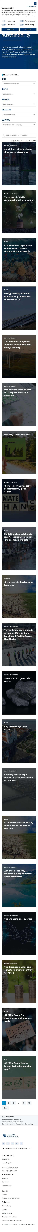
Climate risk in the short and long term (18, 583)
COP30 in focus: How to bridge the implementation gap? (18, 1066)
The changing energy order (18, 919)
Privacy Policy (6, 1206)
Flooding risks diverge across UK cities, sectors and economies (19, 777)
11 (23, 1103)
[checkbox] (4, 21)
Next (5, 1108)
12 (29, 1103)
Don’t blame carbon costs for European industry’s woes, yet (17, 392)
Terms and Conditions (9, 1217)
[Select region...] (19, 104)
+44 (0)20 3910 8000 (11, 1168)
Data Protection (7, 1213)
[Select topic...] (19, 94)
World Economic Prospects (11, 1120)
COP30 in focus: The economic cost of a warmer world (18, 1018)
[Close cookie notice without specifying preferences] (35, 3)
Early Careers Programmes (11, 1198)
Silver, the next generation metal (17, 680)
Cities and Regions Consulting (12, 1122)
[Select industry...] (19, 114)
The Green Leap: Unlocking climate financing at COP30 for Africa (18, 970)
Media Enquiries (7, 1163)
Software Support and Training (12, 1220)
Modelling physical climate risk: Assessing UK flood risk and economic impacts (18, 537)
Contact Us (5, 1159)
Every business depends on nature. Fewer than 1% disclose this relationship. (18, 248)
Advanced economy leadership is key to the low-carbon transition (18, 873)
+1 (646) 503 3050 (11, 1171)
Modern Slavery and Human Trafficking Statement (18, 1224)
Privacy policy (31, 6)
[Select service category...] (19, 124)
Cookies (4, 1209)
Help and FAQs (7, 1186)
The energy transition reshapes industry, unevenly (18, 199)
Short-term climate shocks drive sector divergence (18, 151)
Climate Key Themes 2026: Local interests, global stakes (17, 489)
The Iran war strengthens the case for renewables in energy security (17, 344)
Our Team (5, 1182)
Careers (4, 1194)
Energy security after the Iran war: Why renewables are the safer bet (17, 296)
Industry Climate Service (17, 434)
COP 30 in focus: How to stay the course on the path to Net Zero (18, 825)
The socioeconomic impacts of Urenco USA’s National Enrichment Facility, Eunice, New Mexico (18, 634)
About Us (5, 1178)
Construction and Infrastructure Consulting (17, 1124)
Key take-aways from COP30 (15, 728)
